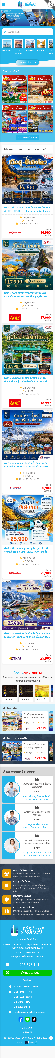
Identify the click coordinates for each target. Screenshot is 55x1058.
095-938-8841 (23, 997)
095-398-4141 (23, 992)
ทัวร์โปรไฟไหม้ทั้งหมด (26, 137)
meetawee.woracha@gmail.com (30, 1012)
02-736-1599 (22, 1002)
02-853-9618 (22, 1007)
